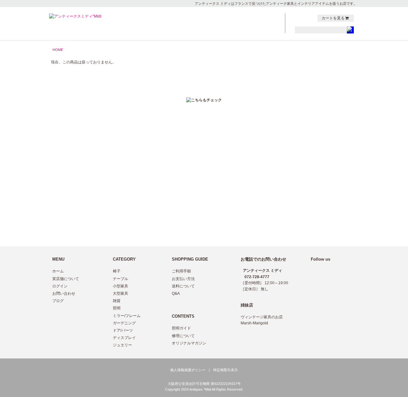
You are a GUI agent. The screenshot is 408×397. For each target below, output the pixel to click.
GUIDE (229, 24)
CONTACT (264, 17)
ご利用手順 (181, 271)
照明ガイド (181, 328)
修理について (183, 336)
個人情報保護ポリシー (187, 370)
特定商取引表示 (225, 370)
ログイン (60, 286)
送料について (183, 286)
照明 (116, 308)
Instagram (311, 18)
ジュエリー (122, 345)
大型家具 (120, 293)
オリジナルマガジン (189, 343)
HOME (58, 50)
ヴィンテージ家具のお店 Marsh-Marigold (262, 320)
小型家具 (120, 286)
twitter (298, 18)
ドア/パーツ (123, 330)
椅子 (116, 271)
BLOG (264, 24)
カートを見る (333, 18)
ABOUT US (229, 30)
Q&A (176, 293)
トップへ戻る (340, 121)
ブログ (58, 301)
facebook (304, 18)
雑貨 (116, 301)
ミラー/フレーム (127, 316)
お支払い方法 (183, 279)
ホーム (58, 271)
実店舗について (65, 279)
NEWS (229, 17)
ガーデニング (124, 323)
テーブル (120, 279)
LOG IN (264, 30)
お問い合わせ (63, 293)
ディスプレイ (124, 338)
